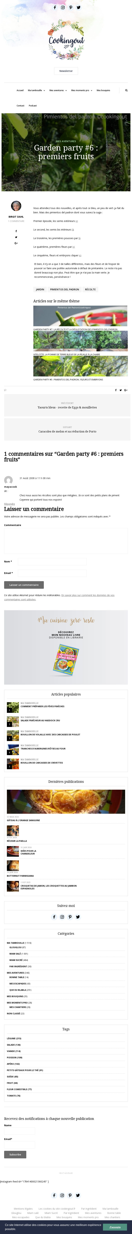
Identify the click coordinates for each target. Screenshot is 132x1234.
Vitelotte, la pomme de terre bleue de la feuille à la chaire (66, 354)
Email (8, 573)
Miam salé (15, 953)
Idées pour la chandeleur (28, 852)
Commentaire (12, 525)
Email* (8, 1139)
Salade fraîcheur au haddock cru (40, 720)
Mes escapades (17, 983)
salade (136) (13, 1044)
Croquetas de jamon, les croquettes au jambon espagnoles (49, 887)
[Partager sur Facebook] (16, 231)
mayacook (10, 486)
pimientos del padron (64, 289)
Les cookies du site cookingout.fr (56, 1208)
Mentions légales (23, 1208)
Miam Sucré (16, 960)
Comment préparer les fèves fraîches (42, 706)
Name (8, 1125)
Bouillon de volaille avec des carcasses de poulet (50, 734)
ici (77, 221)
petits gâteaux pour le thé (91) (25, 1070)
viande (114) (13, 1051)
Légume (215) (14, 1038)
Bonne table (16, 977)
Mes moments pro (80, 90)
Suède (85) (12, 1076)
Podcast (33, 105)
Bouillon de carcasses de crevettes (42, 762)
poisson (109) (14, 1057)
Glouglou (15, 947)
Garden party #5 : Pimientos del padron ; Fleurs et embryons (68, 379)
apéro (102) (13, 1063)
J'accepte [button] (115, 1227)
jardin (40, 289)
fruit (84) (12, 1083)
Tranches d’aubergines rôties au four (43, 748)
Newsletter (66, 71)
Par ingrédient (18, 966)
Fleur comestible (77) (19, 1089)
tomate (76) (13, 1095)
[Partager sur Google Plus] (16, 244)
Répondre (9, 504)
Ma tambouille (35, 90)
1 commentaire (16, 221)
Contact (20, 105)
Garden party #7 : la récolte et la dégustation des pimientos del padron (75, 329)
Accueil (20, 90)
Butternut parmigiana (20, 875)
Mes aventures (57, 90)
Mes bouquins (103, 90)
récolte (90, 289)
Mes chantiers (17, 1007)
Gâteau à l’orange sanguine (23, 820)
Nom (8, 561)
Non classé (13, 1013)
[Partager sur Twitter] (16, 237)
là (73, 229)
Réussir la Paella (17, 841)
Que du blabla (17, 990)
